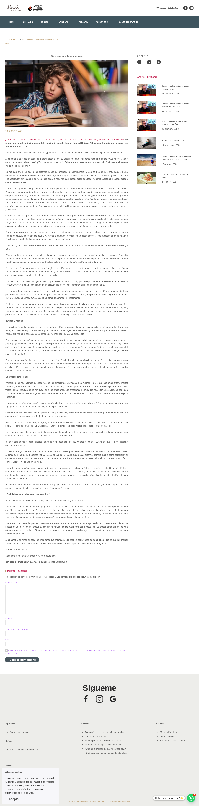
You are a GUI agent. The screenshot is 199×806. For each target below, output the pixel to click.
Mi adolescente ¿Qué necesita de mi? (103, 744)
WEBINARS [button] (63, 22)
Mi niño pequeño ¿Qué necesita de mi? (103, 740)
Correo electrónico (17, 629)
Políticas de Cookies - (99, 801)
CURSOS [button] (44, 22)
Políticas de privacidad (78, 801)
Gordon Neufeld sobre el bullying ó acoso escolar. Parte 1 (177, 122)
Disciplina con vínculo (95, 736)
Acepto (14, 799)
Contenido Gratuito (128, 22)
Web (7, 640)
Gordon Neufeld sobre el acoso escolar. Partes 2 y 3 (175, 105)
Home (11, 22)
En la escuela (27, 39)
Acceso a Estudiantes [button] (169, 8)
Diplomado (28, 22)
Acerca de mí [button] (102, 22)
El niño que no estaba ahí (173, 140)
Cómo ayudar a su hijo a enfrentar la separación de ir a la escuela (177, 158)
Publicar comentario (22, 659)
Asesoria (83, 22)
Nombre (10, 618)
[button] (191, 798)
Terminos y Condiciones (119, 801)
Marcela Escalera (168, 732)
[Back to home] (24, 8)
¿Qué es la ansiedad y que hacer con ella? (105, 748)
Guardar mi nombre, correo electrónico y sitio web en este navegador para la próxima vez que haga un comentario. (65, 651)
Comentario (11, 582)
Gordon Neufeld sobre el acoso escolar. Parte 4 (175, 87)
